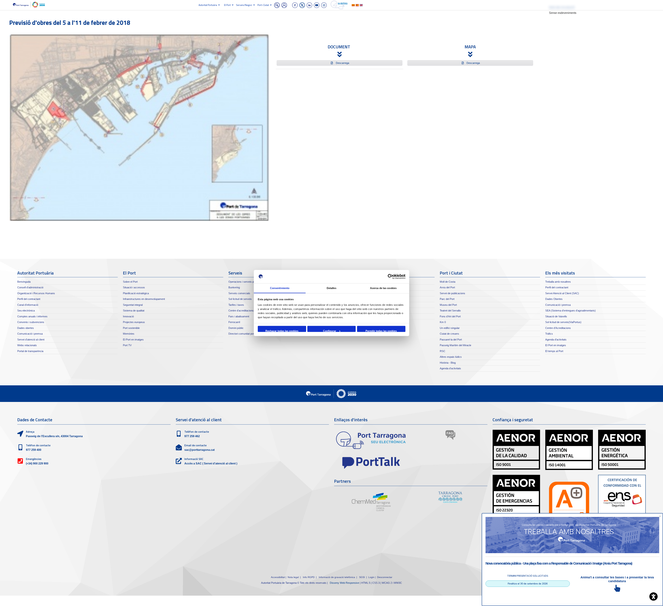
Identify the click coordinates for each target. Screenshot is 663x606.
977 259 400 (33, 449)
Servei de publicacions (452, 293)
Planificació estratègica (136, 293)
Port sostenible (131, 327)
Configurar (329, 330)
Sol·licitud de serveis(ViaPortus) (563, 322)
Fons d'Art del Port (450, 316)
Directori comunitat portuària (244, 333)
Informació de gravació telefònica (337, 577)
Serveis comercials (239, 293)
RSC (442, 351)
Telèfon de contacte (38, 445)
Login (371, 577)
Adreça (30, 432)
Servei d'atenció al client (30, 339)
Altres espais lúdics (451, 356)
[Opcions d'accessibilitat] (653, 596)
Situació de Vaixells (556, 316)
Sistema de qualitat (133, 310)
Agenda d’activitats (555, 339)
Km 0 (443, 322)
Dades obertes (25, 327)
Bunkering (234, 287)
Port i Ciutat (263, 5)
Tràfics (549, 333)
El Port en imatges (133, 339)
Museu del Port (448, 304)
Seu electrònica (26, 310)
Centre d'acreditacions (241, 310)
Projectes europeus (134, 322)
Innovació (128, 316)
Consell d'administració (30, 287)
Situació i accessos (134, 287)
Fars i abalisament (238, 316)
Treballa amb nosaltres (558, 281)
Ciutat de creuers (449, 333)
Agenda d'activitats (450, 368)
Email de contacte (195, 445)
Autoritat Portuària (208, 5)
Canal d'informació (27, 304)
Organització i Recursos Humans (36, 293)
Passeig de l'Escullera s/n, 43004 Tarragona (54, 436)
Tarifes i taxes (236, 304)
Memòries (128, 333)
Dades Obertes (554, 298)
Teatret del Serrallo (450, 310)
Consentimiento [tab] (279, 287)
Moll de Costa (447, 281)
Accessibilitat (278, 577)
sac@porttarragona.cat (199, 449)
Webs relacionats (27, 345)
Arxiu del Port (447, 287)
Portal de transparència (30, 351)
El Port (227, 5)
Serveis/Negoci (244, 5)
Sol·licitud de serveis (240, 298)
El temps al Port (554, 351)
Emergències (33, 459)
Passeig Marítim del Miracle (455, 345)
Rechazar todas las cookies (281, 330)
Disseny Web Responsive (344, 582)
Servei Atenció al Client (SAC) (562, 293)
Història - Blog (448, 362)
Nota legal (293, 577)
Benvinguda (24, 281)
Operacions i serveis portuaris (245, 281)
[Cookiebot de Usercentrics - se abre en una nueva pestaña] (390, 276)
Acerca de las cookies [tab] (383, 287)
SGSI (362, 577)
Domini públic (236, 327)
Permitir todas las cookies (381, 330)
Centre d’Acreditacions (558, 327)
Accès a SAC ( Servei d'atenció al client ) (210, 463)
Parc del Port (447, 298)
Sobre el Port (130, 281)
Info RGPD (309, 577)
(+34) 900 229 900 (37, 463)
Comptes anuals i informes (32, 316)
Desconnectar (384, 577)
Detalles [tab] (332, 287)
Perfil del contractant (28, 298)
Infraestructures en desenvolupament (144, 298)
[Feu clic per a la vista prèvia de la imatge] (139, 128)
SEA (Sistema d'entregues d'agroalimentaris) (570, 310)
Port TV (127, 345)
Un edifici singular (450, 327)
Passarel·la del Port (451, 339)
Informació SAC (193, 459)
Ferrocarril (234, 322)
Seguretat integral (133, 304)
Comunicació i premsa (30, 333)
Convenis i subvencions (30, 322)
